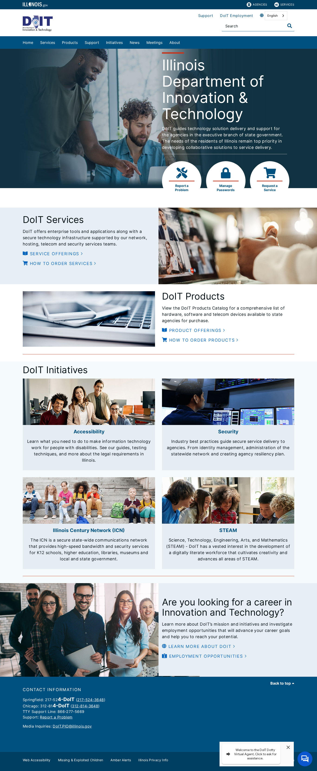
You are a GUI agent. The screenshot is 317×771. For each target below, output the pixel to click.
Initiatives (114, 42)
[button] (53, 254)
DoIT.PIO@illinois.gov (72, 726)
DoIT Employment (236, 15)
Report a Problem (56, 717)
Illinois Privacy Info (153, 760)
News (134, 42)
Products (70, 42)
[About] (183, 41)
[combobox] (276, 15)
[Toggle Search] (289, 25)
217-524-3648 (90, 699)
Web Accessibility (37, 760)
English (272, 15)
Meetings (154, 42)
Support (205, 15)
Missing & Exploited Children (80, 760)
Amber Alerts (120, 760)
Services (287, 4)
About (174, 42)
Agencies (260, 4)
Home (28, 42)
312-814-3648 (85, 706)
